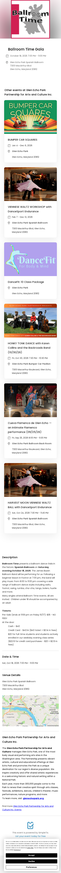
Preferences (31, 867)
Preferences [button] (17, 849)
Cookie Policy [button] (30, 847)
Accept (31, 855)
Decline (31, 861)
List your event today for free (30, 836)
